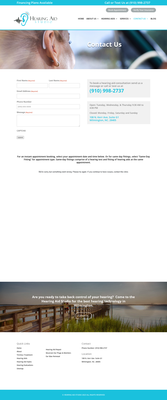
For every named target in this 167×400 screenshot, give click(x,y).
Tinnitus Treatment (25, 355)
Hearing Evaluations (25, 365)
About (19, 351)
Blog (153, 18)
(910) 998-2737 (107, 90)
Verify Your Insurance (143, 10)
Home (81, 18)
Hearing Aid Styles (24, 362)
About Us (91, 18)
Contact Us (140, 18)
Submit (20, 137)
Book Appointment (117, 10)
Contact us (83, 315)
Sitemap (20, 368)
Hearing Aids (22, 358)
